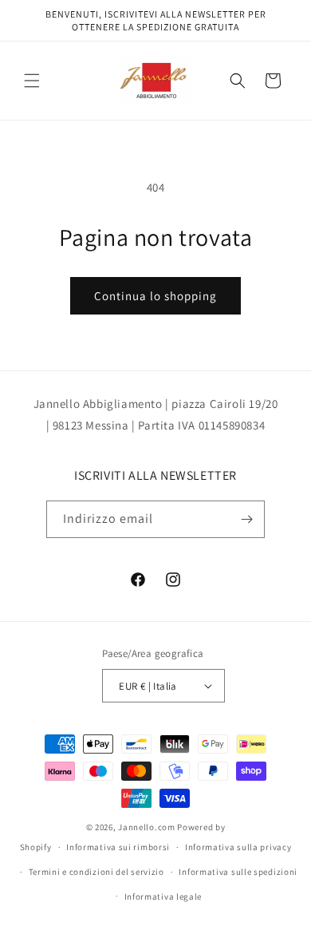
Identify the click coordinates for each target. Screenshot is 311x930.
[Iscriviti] (246, 519)
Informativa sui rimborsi (118, 847)
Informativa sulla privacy (238, 847)
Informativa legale (163, 896)
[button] (31, 80)
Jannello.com (146, 827)
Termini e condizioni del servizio (96, 871)
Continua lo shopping (155, 295)
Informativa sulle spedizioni (238, 871)
